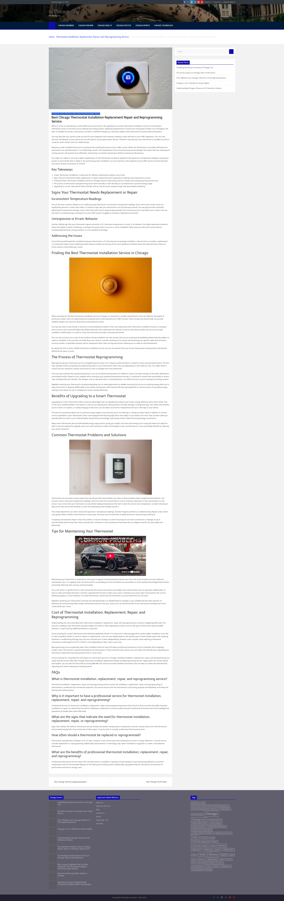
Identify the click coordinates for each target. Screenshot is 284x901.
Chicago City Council (215, 820)
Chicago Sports (143, 25)
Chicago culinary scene (199, 823)
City (194, 837)
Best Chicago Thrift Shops (156, 782)
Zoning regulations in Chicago (201, 869)
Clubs (212, 838)
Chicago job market (198, 826)
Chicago (211, 814)
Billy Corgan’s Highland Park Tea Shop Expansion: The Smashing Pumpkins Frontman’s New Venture (73, 866)
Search (231, 51)
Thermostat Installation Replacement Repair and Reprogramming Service (76, 113)
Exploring (207, 850)
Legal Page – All (102, 820)
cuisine (213, 846)
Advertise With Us (229, 2)
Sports (222, 859)
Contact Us (217, 2)
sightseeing (212, 859)
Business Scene (197, 814)
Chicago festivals (215, 823)
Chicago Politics (123, 25)
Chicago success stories (223, 833)
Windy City (226, 866)
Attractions (195, 803)
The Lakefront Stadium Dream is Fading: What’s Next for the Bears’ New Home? (74, 848)
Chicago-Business (66, 25)
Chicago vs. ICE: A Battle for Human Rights (193, 83)
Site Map (99, 824)
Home (98, 817)
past (193, 859)
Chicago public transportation (201, 830)
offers (232, 855)
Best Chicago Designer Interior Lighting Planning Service (210, 806)
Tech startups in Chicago (206, 863)
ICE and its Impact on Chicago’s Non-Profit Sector (196, 73)
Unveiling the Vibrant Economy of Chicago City (195, 68)
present (201, 859)
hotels (202, 854)
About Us (208, 2)
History (194, 855)
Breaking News (225, 809)
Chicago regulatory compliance (202, 833)
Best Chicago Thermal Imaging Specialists (70, 782)
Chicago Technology (163, 25)
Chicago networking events (217, 826)
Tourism (220, 863)
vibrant (216, 866)
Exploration (196, 850)
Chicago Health (105, 25)
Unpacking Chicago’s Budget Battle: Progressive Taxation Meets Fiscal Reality (74, 883)
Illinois (213, 854)
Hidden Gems (228, 850)
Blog (98, 810)
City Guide (203, 838)
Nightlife (224, 855)
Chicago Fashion (85, 25)
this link (95, 664)
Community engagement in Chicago (204, 842)
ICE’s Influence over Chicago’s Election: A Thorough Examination (201, 78)
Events (222, 845)
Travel (208, 866)
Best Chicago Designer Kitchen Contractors (204, 809)
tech (193, 863)
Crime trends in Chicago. (200, 846)
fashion (217, 850)
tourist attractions (197, 866)
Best (203, 803)
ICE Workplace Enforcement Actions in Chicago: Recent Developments (73, 857)
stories (229, 859)
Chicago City (199, 819)
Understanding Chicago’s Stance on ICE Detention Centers (199, 88)
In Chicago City (64, 11)
